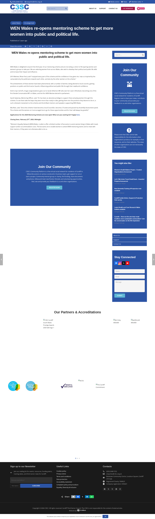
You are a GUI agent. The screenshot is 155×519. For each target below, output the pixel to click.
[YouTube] (127, 263)
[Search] (66, 9)
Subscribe (36, 486)
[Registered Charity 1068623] (104, 481)
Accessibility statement (64, 482)
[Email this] (25, 46)
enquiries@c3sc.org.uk (114, 474)
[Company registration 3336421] (104, 484)
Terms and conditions (64, 476)
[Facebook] (116, 263)
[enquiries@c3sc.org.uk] (104, 474)
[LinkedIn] (116, 489)
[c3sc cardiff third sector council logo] (19, 8)
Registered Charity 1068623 (115, 481)
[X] (123, 263)
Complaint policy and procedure (67, 485)
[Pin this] (43, 46)
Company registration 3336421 (116, 484)
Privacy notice (61, 474)
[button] (136, 1)
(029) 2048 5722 (111, 471)
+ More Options (14, 485)
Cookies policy (61, 471)
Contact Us (117, 244)
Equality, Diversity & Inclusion (66, 487)
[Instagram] (120, 263)
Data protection (62, 479)
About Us (116, 235)
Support (116, 240)
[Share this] (30, 46)
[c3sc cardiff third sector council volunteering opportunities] (141, 8)
